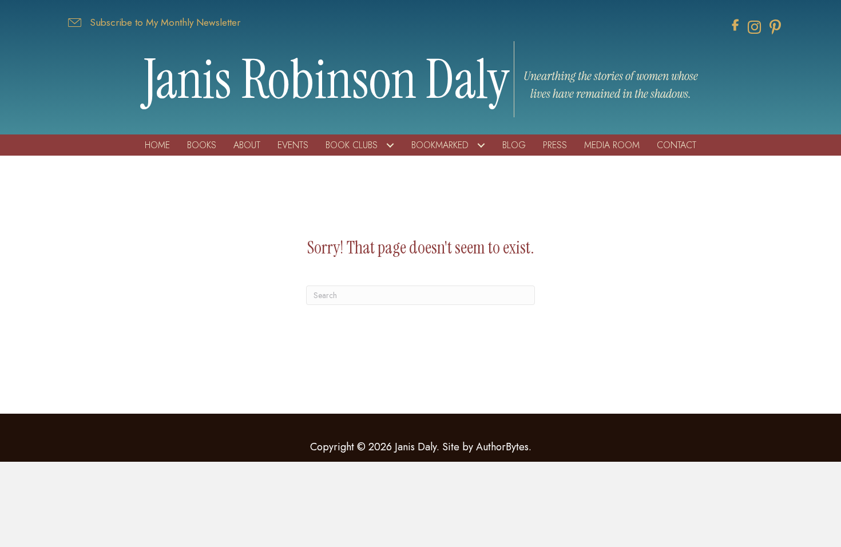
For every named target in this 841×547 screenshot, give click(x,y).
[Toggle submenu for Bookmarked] (481, 145)
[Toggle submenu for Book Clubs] (390, 145)
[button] (153, 23)
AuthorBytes (502, 446)
